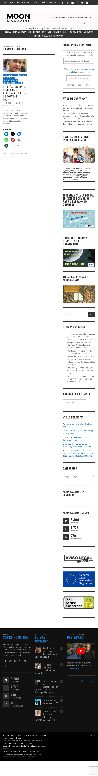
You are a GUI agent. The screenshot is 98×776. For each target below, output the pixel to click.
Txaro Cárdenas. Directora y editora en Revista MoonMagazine (46, 715)
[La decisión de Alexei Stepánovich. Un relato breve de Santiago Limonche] (38, 682)
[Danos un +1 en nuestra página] (6, 704)
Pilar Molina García (11, 80)
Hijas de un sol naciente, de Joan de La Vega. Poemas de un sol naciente (80, 379)
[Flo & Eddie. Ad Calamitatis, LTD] (38, 702)
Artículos (22, 75)
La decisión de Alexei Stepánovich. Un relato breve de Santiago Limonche (46, 687)
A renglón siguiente (11, 75)
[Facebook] (62, 2)
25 (61, 648)
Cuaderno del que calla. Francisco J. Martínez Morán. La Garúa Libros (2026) (81, 336)
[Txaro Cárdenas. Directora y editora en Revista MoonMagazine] (38, 712)
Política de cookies (87, 681)
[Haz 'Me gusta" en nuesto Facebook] (66, 529)
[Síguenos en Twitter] (66, 521)
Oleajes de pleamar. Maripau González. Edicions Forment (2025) (79, 345)
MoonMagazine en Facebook (73, 493)
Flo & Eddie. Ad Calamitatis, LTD (50, 702)
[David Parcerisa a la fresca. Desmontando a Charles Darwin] (38, 649)
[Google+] (67, 2)
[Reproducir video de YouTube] (81, 651)
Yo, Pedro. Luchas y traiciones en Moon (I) (45, 669)
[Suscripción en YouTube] (66, 537)
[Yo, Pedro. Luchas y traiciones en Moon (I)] (38, 666)
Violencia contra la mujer (13, 83)
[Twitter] (82, 2)
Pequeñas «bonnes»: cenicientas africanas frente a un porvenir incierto (15, 93)
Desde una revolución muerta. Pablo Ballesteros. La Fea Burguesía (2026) (79, 353)
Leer (5, 153)
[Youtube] (87, 2)
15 (61, 711)
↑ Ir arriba (91, 735)
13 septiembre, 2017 (13, 104)
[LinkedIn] (72, 2)
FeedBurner (86, 85)
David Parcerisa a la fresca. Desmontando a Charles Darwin (46, 652)
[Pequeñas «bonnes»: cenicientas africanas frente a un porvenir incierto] (15, 65)
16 (61, 664)
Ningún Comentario (20, 153)
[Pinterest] (77, 2)
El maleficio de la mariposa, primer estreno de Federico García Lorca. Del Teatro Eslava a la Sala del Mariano (78, 453)
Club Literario (9, 78)
